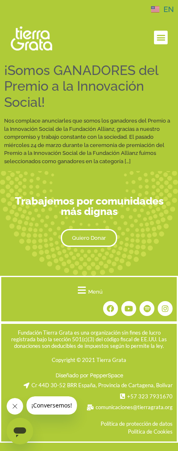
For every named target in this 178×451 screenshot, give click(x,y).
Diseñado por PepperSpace (89, 375)
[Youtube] (128, 308)
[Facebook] (110, 308)
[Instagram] (165, 308)
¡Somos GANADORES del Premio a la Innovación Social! (81, 86)
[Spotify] (147, 308)
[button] (161, 37)
